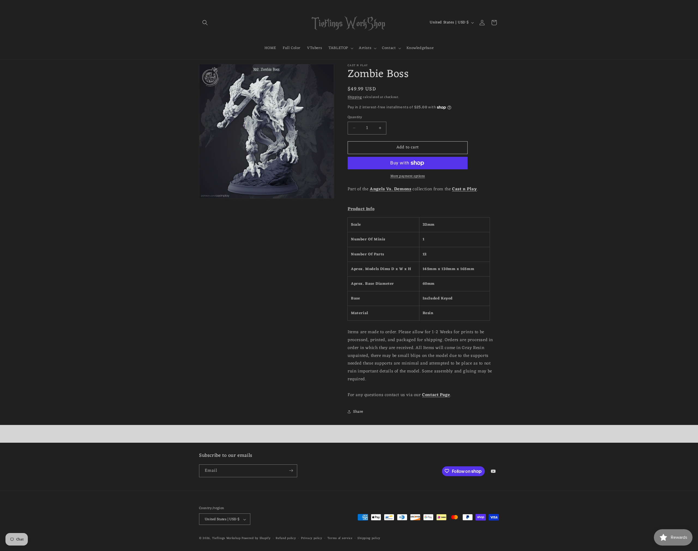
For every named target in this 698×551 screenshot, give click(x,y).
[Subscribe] (291, 470)
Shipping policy (368, 538)
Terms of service (340, 538)
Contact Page (436, 395)
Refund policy (286, 538)
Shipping (355, 97)
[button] (205, 23)
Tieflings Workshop (226, 538)
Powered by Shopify (256, 538)
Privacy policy (311, 538)
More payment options (407, 176)
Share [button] (358, 411)
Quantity (355, 117)
